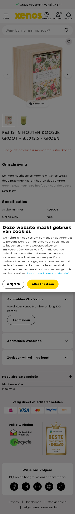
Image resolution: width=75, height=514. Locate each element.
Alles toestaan (43, 284)
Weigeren (13, 284)
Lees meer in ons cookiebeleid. (49, 273)
